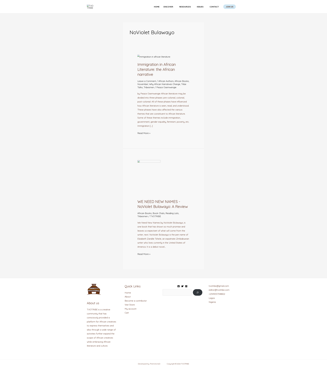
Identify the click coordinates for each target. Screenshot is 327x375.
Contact (214, 6)
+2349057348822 (217, 294)
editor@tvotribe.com (219, 290)
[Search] (197, 292)
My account (130, 308)
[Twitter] (182, 286)
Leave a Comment (146, 81)
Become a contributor (136, 300)
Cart (127, 312)
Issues (200, 6)
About (128, 296)
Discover (168, 6)
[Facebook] (178, 286)
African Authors (166, 81)
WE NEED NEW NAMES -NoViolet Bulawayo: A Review (162, 204)
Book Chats (159, 213)
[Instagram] (186, 286)
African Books (182, 81)
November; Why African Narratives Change (158, 84)
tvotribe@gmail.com (219, 286)
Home (157, 6)
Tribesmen (149, 87)
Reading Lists (172, 213)
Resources (185, 6)
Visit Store (130, 304)
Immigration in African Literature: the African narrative (156, 69)
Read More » (143, 132)
